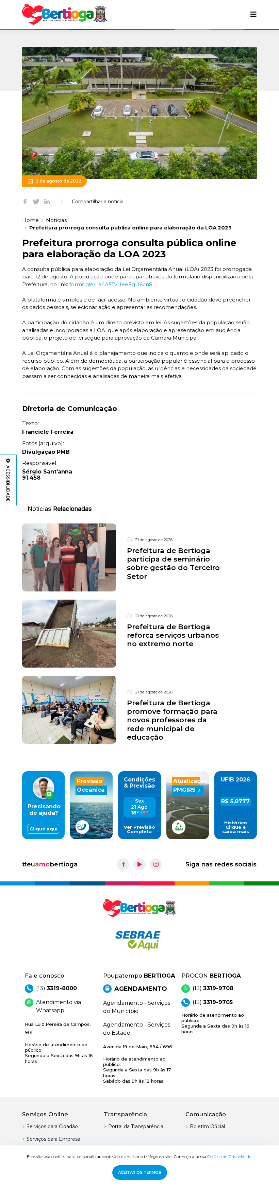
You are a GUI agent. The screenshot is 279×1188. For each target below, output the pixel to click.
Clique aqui (44, 828)
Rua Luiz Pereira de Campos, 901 (59, 1042)
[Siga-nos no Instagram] (156, 864)
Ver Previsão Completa (139, 829)
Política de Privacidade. (229, 1156)
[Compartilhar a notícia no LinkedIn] (47, 201)
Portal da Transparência (135, 1126)
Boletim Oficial (207, 1126)
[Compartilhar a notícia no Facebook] (25, 201)
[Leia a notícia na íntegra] (139, 557)
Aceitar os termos (139, 1172)
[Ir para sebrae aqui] (139, 940)
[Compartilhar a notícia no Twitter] (36, 201)
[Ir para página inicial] (64, 14)
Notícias (56, 220)
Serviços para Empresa (53, 1139)
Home (30, 220)
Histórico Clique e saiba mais (235, 827)
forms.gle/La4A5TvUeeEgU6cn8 (110, 284)
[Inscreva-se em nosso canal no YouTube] (139, 864)
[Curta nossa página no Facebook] (123, 864)
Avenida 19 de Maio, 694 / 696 (137, 1064)
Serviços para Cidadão (52, 1126)
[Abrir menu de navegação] (253, 14)
